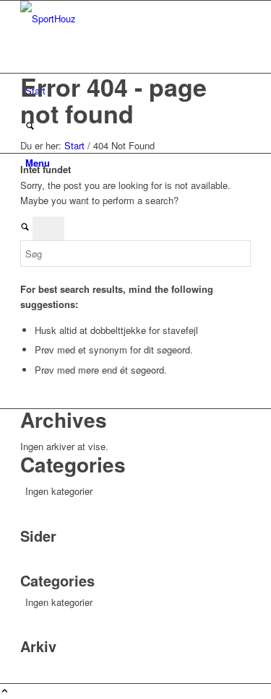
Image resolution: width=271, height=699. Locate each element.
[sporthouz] (128, 18)
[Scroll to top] (4, 691)
